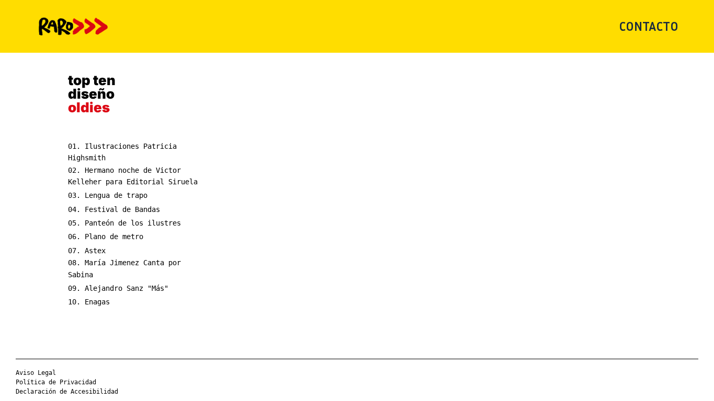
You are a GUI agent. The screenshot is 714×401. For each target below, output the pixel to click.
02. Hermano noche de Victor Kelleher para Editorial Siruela (133, 176)
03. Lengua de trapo (107, 195)
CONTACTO (648, 26)
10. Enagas (89, 302)
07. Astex (87, 250)
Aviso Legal (36, 372)
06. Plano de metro (105, 236)
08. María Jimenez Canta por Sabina (124, 268)
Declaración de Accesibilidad (67, 391)
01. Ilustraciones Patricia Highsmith (122, 152)
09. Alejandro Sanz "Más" (118, 288)
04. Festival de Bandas (114, 209)
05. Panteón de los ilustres (124, 223)
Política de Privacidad (56, 382)
